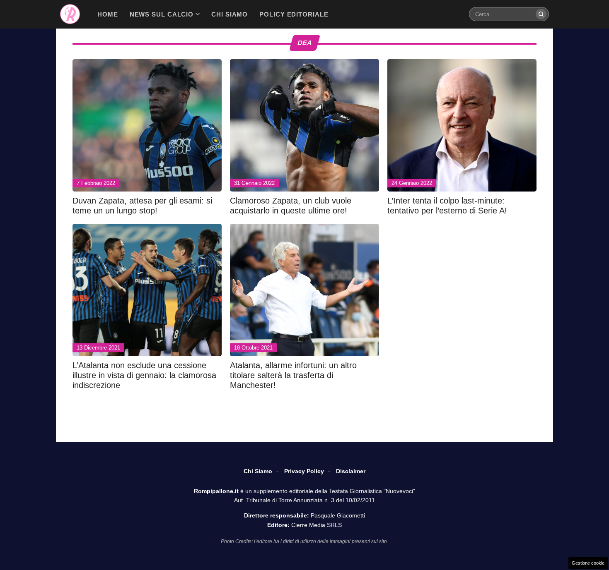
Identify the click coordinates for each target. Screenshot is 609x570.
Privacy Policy (304, 471)
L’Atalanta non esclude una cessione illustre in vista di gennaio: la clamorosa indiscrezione (144, 375)
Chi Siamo (258, 471)
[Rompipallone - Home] (70, 14)
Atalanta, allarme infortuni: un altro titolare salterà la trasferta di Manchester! (293, 375)
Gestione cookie (588, 562)
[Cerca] (541, 14)
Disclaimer (350, 471)
